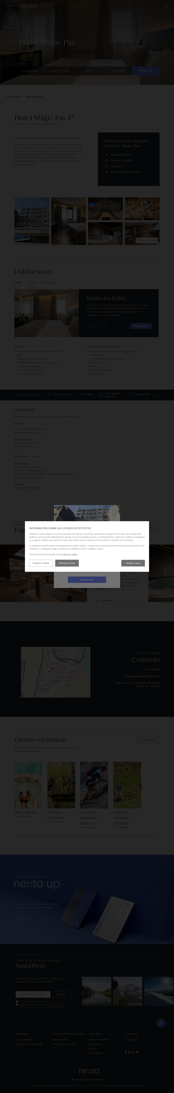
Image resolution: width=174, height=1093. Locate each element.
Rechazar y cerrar (67, 563)
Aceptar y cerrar (133, 563)
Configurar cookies (40, 563)
